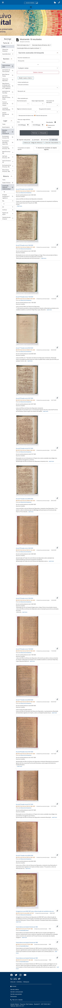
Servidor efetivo (14, 989)
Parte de (6, 43)
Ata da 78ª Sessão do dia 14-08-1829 (24, 189)
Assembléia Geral (7, 54)
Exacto (49, 127)
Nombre (6, 59)
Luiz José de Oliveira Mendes (7, 108)
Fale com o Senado (17, 999)
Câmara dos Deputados (7, 79)
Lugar (5, 121)
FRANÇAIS (26, 982)
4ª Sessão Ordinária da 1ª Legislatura (7, 196)
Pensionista (13, 996)
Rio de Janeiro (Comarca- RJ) (7, 137)
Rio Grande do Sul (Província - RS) (7, 166)
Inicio (18, 122)
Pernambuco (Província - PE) (7, 147)
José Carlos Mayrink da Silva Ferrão (7, 97)
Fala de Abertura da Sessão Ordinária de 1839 (27, 958)
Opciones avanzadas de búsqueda (31, 53)
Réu (7, 201)
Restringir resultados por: (8, 39)
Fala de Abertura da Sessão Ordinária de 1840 (27, 927)
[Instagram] (20, 975)
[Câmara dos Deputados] (11, 979)
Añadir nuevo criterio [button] (25, 78)
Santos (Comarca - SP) (7, 161)
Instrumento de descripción (50, 101)
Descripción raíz (21, 91)
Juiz (7, 207)
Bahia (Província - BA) (7, 152)
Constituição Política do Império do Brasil (7, 187)
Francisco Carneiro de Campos (7, 103)
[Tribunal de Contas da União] (18, 979)
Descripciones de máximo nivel (26, 115)
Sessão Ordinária (7, 183)
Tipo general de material (45, 109)
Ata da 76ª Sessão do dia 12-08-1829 (24, 245)
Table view (54, 139)
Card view (45, 139)
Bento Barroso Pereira (7, 75)
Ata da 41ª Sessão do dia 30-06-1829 (24, 498)
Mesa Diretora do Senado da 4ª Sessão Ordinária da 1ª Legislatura (7, 86)
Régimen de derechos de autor (24, 109)
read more (19, 206)
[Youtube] (24, 975)
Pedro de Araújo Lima (7, 66)
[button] (55, 2)
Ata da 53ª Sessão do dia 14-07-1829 (24, 398)
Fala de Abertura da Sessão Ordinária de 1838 (27, 942)
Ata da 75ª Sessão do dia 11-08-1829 (24, 297)
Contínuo (7, 210)
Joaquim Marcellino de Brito (7, 114)
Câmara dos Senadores (7, 50)
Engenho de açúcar (7, 213)
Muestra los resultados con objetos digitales (47, 148)
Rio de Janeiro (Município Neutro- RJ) (7, 142)
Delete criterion (38, 72)
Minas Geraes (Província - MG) (7, 170)
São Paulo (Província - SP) (7, 156)
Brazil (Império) (7, 127)
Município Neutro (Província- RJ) (7, 131)
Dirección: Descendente (52, 142)
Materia (6, 176)
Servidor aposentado (16, 994)
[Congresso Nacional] (15, 979)
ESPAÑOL (19, 982)
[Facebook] (12, 975)
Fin (32, 122)
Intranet (14, 986)
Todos (3, 46)
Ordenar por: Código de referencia (33, 142)
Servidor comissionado (16, 991)
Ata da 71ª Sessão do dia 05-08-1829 (24, 348)
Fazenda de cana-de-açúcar (7, 218)
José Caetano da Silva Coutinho (7, 70)
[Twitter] (16, 975)
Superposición (51, 125)
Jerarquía (36, 139)
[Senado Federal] (31, 3)
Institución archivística (23, 84)
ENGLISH (13, 982)
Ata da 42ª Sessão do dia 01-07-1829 (24, 448)
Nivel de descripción (22, 100)
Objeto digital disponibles (38, 100)
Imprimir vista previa (24, 139)
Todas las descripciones (41, 115)
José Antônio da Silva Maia (7, 92)
